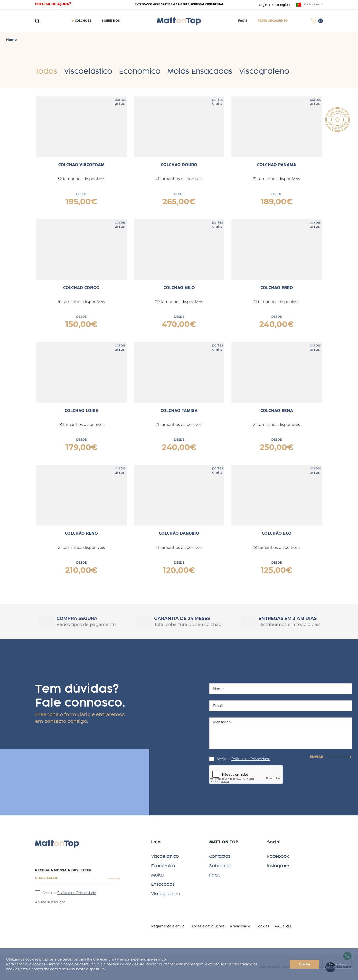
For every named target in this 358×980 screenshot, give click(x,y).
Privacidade (240, 926)
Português (311, 4)
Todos (46, 71)
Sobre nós (220, 865)
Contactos (219, 856)
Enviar (317, 757)
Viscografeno (264, 71)
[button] (114, 878)
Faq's (242, 21)
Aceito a (243, 759)
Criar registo (281, 5)
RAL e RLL (283, 926)
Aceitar (304, 964)
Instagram (278, 865)
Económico (139, 71)
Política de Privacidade (250, 759)
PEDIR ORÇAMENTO (273, 21)
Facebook (278, 856)
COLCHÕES (83, 21)
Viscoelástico (88, 71)
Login (263, 5)
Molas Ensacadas (199, 71)
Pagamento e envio (168, 926)
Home (11, 40)
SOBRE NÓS (111, 21)
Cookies (262, 926)
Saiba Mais (337, 964)
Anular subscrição (50, 902)
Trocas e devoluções (207, 926)
